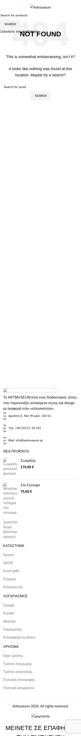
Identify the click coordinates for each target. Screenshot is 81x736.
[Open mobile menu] (5, 7)
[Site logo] (40, 7)
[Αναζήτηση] (67, 7)
